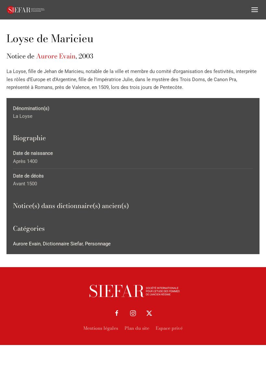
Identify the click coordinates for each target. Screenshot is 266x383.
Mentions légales (100, 328)
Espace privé (169, 328)
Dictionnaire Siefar (63, 244)
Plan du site (137, 328)
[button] (255, 9)
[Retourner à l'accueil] (25, 9)
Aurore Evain (56, 56)
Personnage (98, 244)
